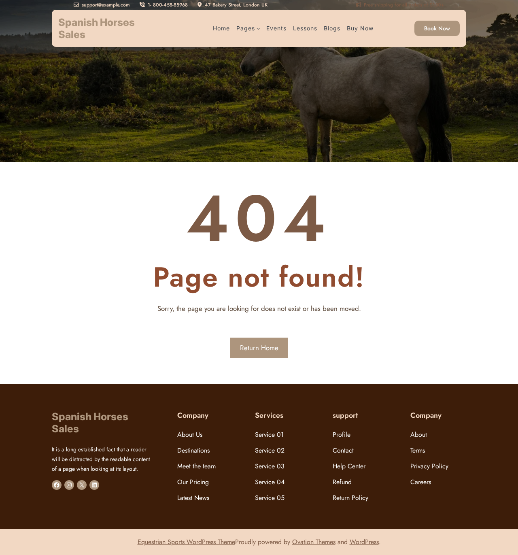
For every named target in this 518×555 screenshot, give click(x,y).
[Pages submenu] (258, 28)
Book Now (437, 28)
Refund (342, 482)
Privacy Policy (429, 466)
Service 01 (269, 434)
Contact (343, 450)
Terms (417, 450)
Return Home (259, 348)
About (418, 434)
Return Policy (350, 497)
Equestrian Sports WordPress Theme (186, 541)
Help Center (349, 466)
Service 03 (269, 466)
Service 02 (269, 450)
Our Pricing (193, 482)
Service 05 (269, 497)
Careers (420, 482)
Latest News (193, 497)
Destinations (193, 450)
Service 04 (269, 482)
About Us (189, 434)
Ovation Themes (313, 541)
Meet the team (196, 466)
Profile (341, 434)
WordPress (364, 541)
